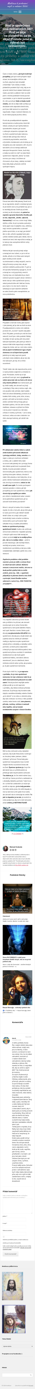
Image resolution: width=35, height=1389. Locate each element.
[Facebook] (13, 850)
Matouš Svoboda (24, 51)
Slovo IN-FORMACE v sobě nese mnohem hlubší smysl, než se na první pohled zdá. (17, 959)
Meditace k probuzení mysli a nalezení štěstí (17, 4)
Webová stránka (7, 1230)
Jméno (5, 1216)
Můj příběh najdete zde (21, 865)
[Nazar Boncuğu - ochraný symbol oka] (17, 987)
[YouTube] (15, 850)
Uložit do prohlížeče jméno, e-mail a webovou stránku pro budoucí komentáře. (15, 1241)
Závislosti (6, 916)
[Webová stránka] (11, 850)
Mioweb (31, 1385)
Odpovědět (28, 1037)
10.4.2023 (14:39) (16, 1040)
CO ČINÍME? (17, 834)
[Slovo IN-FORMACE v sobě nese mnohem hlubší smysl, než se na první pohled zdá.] (17, 940)
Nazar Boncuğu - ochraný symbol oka (16, 1007)
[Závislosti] (17, 899)
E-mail (5, 1223)
